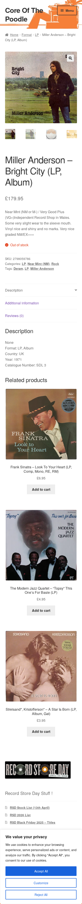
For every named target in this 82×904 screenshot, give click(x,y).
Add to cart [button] (41, 489)
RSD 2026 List (20, 815)
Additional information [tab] (22, 302)
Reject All (41, 894)
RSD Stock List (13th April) (30, 807)
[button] (70, 58)
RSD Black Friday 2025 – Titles (32, 822)
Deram (18, 268)
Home (14, 34)
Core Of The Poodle (24, 14)
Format (27, 34)
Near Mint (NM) (39, 263)
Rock (55, 263)
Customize (41, 883)
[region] (41, 867)
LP (37, 34)
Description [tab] (14, 290)
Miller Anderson (42, 268)
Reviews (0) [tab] (14, 315)
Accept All (41, 871)
